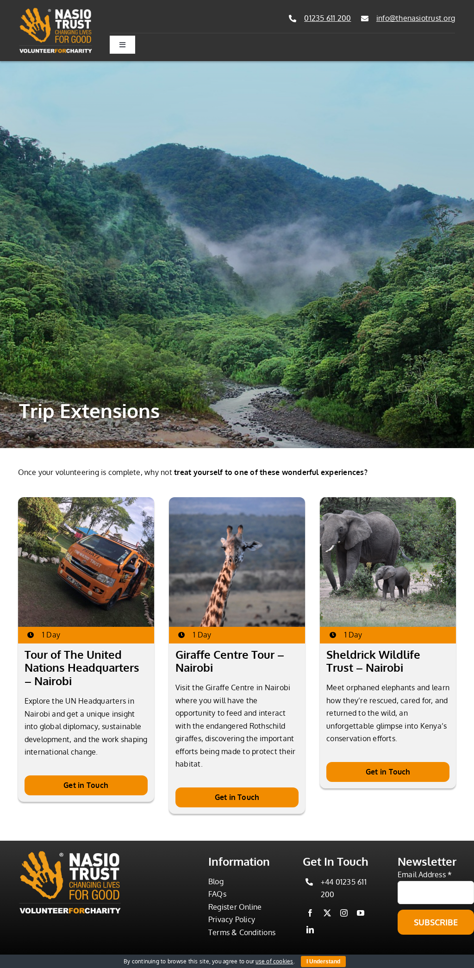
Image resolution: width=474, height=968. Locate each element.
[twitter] (327, 913)
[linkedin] (310, 929)
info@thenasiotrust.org (415, 18)
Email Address (425, 874)
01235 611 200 (327, 18)
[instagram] (344, 913)
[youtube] (360, 913)
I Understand (323, 961)
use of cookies (274, 961)
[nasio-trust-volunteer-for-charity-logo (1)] (55, 11)
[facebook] (310, 913)
